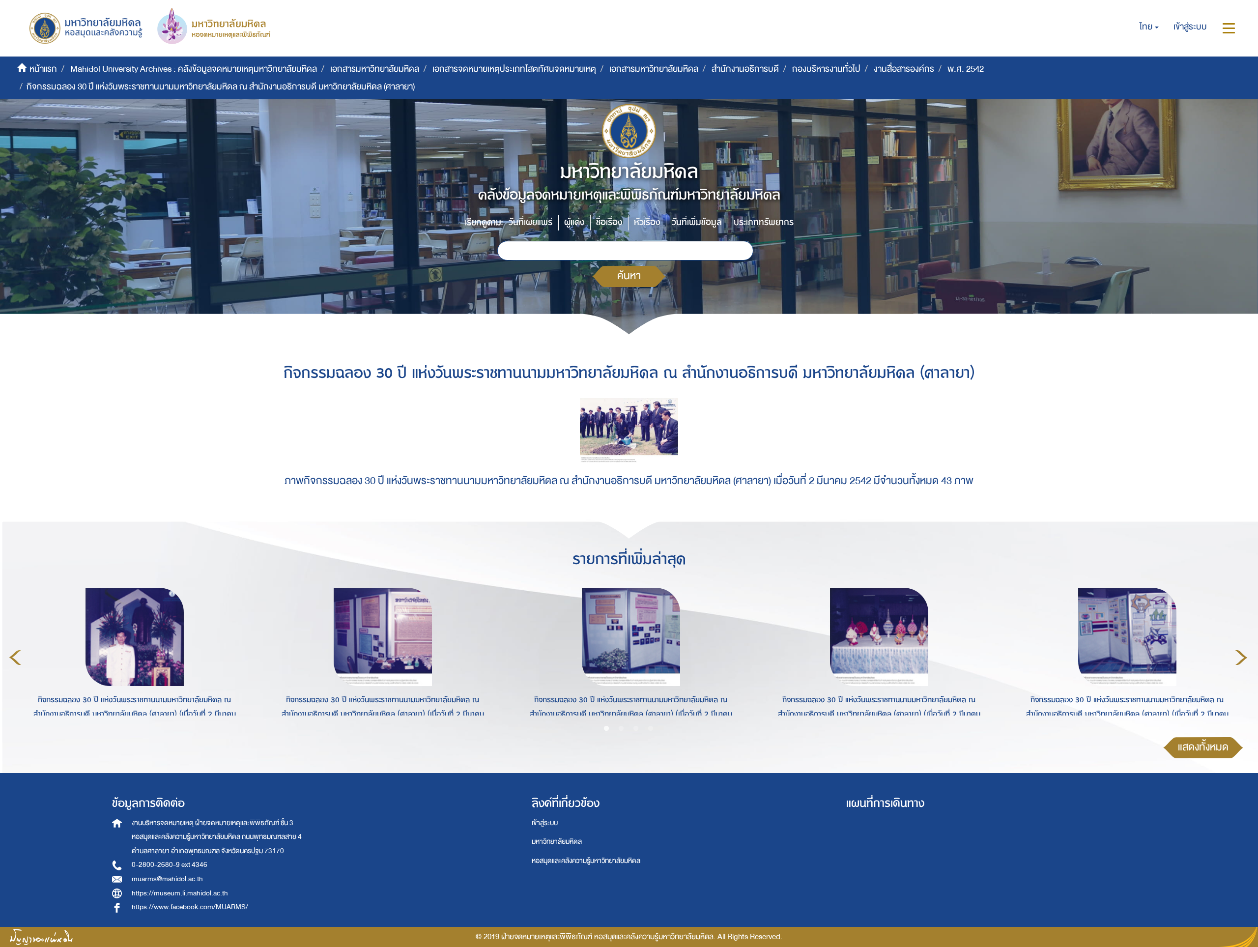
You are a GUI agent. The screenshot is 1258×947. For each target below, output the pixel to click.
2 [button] (621, 729)
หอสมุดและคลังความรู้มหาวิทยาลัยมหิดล (586, 861)
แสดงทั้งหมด (1203, 747)
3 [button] (636, 729)
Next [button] (1241, 657)
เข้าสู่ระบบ (545, 823)
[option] (132, 656)
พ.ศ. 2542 (965, 69)
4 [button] (651, 729)
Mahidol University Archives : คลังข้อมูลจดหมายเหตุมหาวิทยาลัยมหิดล (193, 69)
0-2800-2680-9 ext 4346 (169, 865)
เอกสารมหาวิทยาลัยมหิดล (374, 69)
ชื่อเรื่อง (609, 222)
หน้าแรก (43, 69)
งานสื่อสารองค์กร (904, 69)
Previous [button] (15, 657)
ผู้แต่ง (574, 222)
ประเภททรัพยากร (764, 222)
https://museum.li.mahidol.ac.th (180, 893)
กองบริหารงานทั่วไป (826, 69)
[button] (1149, 27)
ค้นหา (629, 276)
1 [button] (606, 729)
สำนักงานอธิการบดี (745, 69)
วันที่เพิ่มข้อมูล (697, 222)
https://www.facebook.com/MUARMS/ (190, 907)
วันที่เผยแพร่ (530, 222)
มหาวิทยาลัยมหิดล (557, 841)
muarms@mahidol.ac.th (167, 879)
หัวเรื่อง (647, 222)
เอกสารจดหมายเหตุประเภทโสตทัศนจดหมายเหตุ (514, 69)
